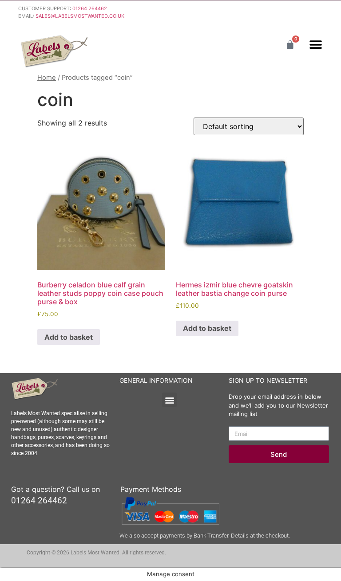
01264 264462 (89, 8)
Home (46, 78)
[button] (315, 45)
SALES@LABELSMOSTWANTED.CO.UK (80, 16)
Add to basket (68, 337)
